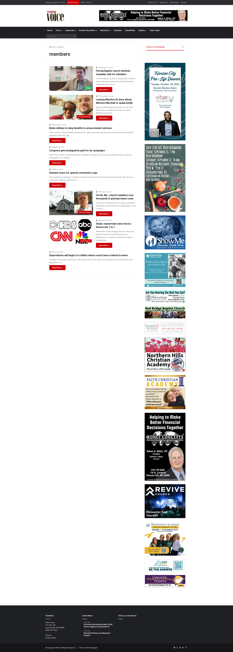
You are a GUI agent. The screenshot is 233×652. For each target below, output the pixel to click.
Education (104, 30)
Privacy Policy (51, 638)
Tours (58, 30)
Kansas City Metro (87, 30)
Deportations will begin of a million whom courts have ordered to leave (88, 255)
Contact (48, 635)
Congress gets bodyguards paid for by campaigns (77, 150)
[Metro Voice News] (55, 16)
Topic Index (155, 30)
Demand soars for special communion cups (73, 172)
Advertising (174, 2)
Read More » (104, 89)
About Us (152, 2)
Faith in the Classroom (89, 2)
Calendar (118, 30)
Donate (183, 2)
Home (49, 30)
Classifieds (130, 30)
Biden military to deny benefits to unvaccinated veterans (80, 128)
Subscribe (163, 2)
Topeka (141, 30)
